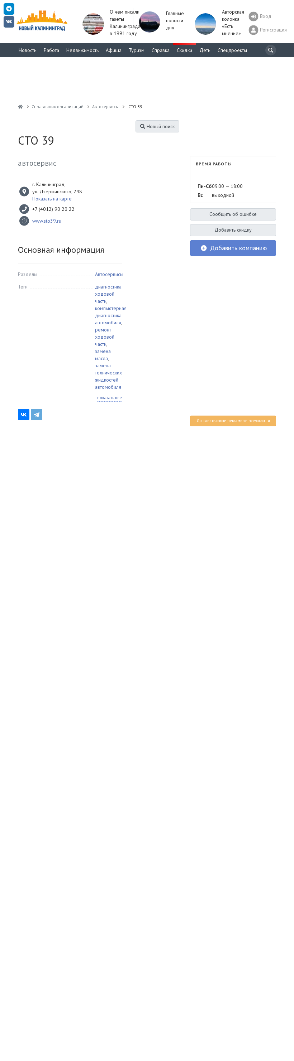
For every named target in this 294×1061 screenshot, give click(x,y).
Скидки (184, 50)
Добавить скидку (233, 230)
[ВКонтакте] (23, 414)
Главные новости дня (175, 20)
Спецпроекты (232, 50)
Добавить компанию (237, 248)
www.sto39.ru (46, 221)
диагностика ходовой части (108, 294)
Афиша (114, 50)
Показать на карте (52, 198)
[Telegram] (36, 414)
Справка (161, 50)
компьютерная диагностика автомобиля (111, 315)
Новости (28, 50)
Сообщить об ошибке (233, 214)
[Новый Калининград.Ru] (20, 106)
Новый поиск (160, 126)
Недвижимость (82, 50)
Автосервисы (109, 274)
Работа (51, 50)
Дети (204, 50)
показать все (109, 397)
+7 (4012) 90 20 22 (53, 209)
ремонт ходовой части (104, 336)
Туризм (136, 50)
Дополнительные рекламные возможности (233, 420)
